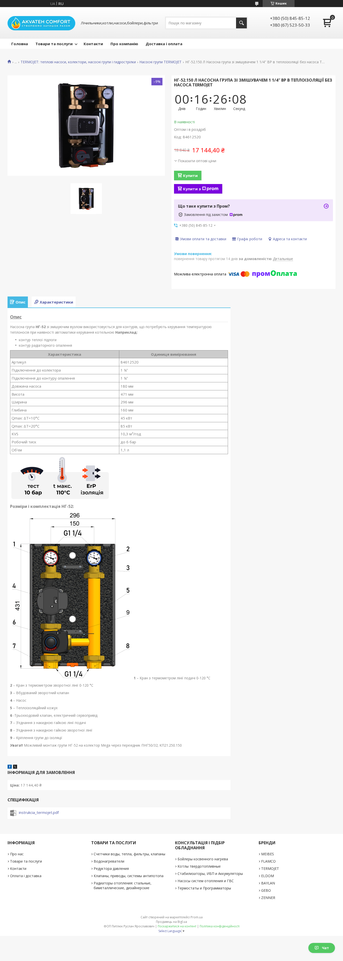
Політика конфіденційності (220, 926)
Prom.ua (197, 917)
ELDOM (267, 875)
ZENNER (268, 897)
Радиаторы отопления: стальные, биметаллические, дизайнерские (122, 885)
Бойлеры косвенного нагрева (203, 859)
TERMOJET (270, 868)
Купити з (192, 188)
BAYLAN (268, 883)
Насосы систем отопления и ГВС (206, 880)
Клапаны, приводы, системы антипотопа (128, 875)
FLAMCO (268, 861)
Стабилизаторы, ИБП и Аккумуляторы (210, 873)
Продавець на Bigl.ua (171, 922)
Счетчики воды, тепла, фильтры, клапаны (129, 854)
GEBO (266, 890)
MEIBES (267, 854)
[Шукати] (241, 23)
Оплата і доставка (25, 875)
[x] (15, 767)
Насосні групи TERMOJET (160, 62)
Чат (325, 947)
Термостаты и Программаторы (204, 888)
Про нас (17, 854)
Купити (190, 175)
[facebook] (10, 767)
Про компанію (124, 43)
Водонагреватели (109, 861)
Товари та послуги (54, 43)
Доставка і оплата (164, 43)
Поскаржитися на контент (177, 926)
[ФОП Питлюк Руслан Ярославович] (41, 23)
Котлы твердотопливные (199, 866)
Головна (19, 43)
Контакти (93, 43)
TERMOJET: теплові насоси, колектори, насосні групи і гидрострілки (78, 62)
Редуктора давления (111, 868)
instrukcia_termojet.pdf (39, 812)
